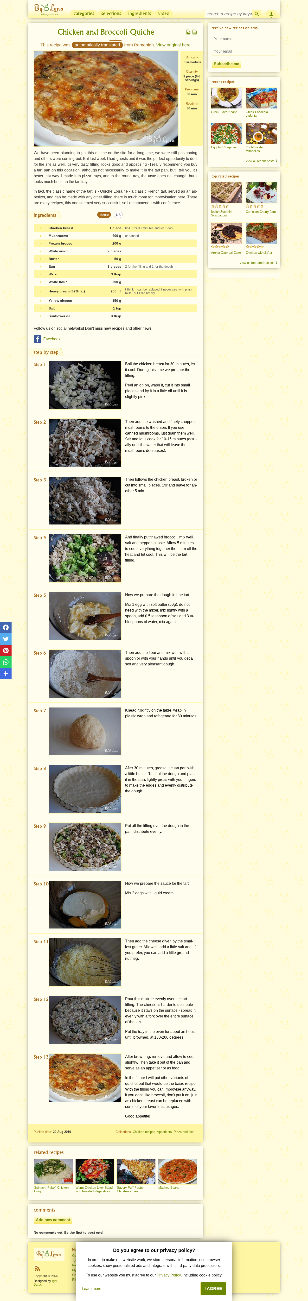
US (118, 215)
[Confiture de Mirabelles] (261, 133)
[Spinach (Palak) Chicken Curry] (53, 1171)
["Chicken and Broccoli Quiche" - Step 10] (85, 904)
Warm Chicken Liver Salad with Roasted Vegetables (94, 1189)
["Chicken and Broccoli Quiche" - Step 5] (85, 616)
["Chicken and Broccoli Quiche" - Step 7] (85, 731)
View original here (173, 45)
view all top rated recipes (257, 263)
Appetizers (164, 1132)
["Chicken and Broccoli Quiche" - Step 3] (85, 500)
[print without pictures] (194, 32)
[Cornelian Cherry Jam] (261, 192)
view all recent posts (260, 161)
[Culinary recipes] (49, 1254)
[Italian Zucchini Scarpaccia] (226, 192)
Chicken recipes (144, 1132)
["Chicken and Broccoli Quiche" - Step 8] (85, 789)
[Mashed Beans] (177, 1171)
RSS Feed (37, 1268)
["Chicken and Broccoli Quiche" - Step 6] (85, 674)
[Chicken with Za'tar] (261, 233)
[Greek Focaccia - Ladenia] (261, 98)
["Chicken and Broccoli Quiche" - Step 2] (85, 443)
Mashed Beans (168, 1187)
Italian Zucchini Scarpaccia (221, 213)
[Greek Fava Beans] (226, 98)
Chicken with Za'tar (259, 252)
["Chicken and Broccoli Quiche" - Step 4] (85, 558)
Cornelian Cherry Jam (261, 212)
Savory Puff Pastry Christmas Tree (130, 1189)
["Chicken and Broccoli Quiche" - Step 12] (85, 1020)
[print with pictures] (188, 32)
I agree (213, 1288)
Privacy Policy (169, 1275)
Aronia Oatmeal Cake (226, 252)
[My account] (271, 13)
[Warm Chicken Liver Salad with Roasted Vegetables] (95, 1171)
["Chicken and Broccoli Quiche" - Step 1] (85, 385)
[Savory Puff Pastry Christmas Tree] (136, 1171)
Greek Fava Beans (224, 112)
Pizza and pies (184, 1132)
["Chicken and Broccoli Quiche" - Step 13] (85, 1078)
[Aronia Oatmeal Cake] (226, 233)
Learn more (91, 1289)
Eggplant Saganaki (224, 147)
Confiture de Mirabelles (254, 149)
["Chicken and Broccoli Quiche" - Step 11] (85, 962)
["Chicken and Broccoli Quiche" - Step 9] (85, 847)
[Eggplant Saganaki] (226, 133)
